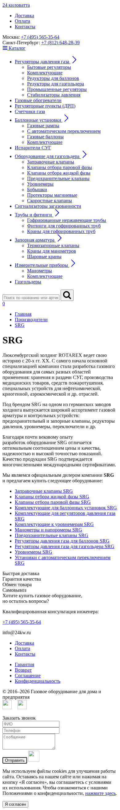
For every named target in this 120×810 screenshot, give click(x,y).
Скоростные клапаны (49, 200)
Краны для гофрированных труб (61, 231)
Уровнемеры (40, 184)
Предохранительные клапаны (58, 178)
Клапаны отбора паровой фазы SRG (53, 502)
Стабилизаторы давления (53, 94)
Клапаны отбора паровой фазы (59, 167)
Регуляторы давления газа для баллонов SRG (62, 540)
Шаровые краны (44, 256)
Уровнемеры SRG (33, 552)
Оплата (22, 21)
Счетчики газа (30, 111)
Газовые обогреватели (38, 100)
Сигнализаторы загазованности (48, 206)
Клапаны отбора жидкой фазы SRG (52, 496)
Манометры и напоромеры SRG (48, 529)
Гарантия (24, 664)
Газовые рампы (43, 125)
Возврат (23, 670)
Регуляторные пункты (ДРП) (45, 106)
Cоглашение (28, 675)
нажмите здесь (100, 793)
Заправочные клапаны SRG (44, 491)
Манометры (39, 270)
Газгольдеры (28, 281)
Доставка (24, 15)
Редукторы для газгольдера (55, 83)
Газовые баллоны (45, 136)
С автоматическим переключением (64, 131)
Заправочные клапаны (50, 161)
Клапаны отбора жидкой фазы (58, 173)
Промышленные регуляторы (57, 89)
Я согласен (15, 804)
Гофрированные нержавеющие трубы (66, 220)
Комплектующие (44, 72)
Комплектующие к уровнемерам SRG (54, 524)
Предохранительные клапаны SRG (51, 535)
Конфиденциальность (37, 681)
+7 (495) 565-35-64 (40, 37)
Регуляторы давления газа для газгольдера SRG (64, 546)
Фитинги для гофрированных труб (64, 225)
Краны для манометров (51, 251)
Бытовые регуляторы (49, 67)
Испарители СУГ (33, 147)
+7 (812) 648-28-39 (60, 42)
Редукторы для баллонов (53, 78)
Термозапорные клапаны (53, 245)
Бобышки (37, 189)
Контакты (25, 26)
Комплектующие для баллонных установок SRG (66, 507)
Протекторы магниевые (52, 195)
